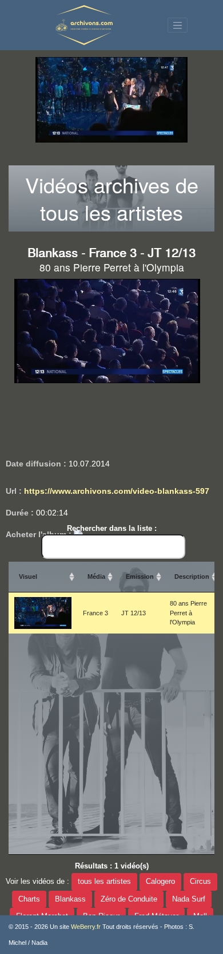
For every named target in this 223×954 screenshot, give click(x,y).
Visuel (28, 576)
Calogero (160, 882)
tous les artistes (104, 882)
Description (191, 576)
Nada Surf (188, 899)
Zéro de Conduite (129, 899)
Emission (140, 576)
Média (96, 576)
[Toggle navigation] (178, 25)
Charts (29, 899)
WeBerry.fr (86, 926)
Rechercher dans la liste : (112, 528)
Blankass (70, 899)
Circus (200, 882)
